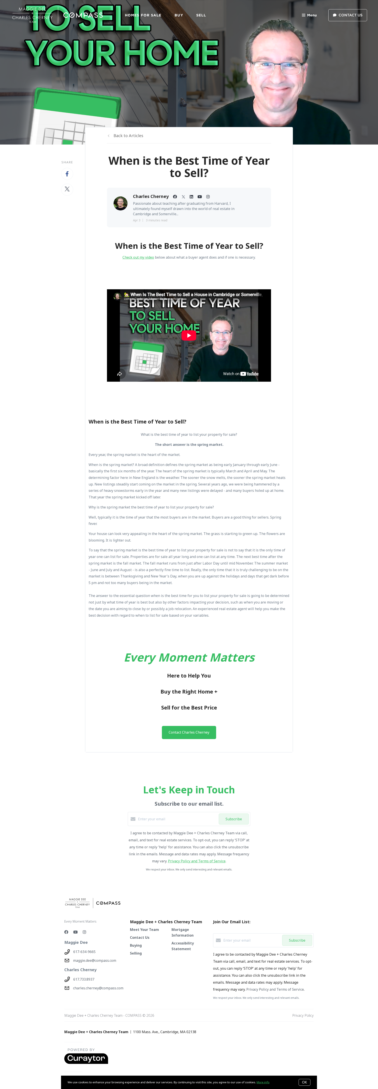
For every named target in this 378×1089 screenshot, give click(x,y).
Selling (136, 953)
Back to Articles (128, 135)
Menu (312, 15)
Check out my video (138, 257)
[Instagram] (84, 932)
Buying (136, 945)
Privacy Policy (303, 1015)
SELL (201, 15)
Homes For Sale (143, 15)
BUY (179, 15)
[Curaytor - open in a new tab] (86, 1063)
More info (263, 1082)
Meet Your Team (144, 929)
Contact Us (139, 937)
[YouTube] (75, 932)
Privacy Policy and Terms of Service (197, 861)
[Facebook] (66, 932)
